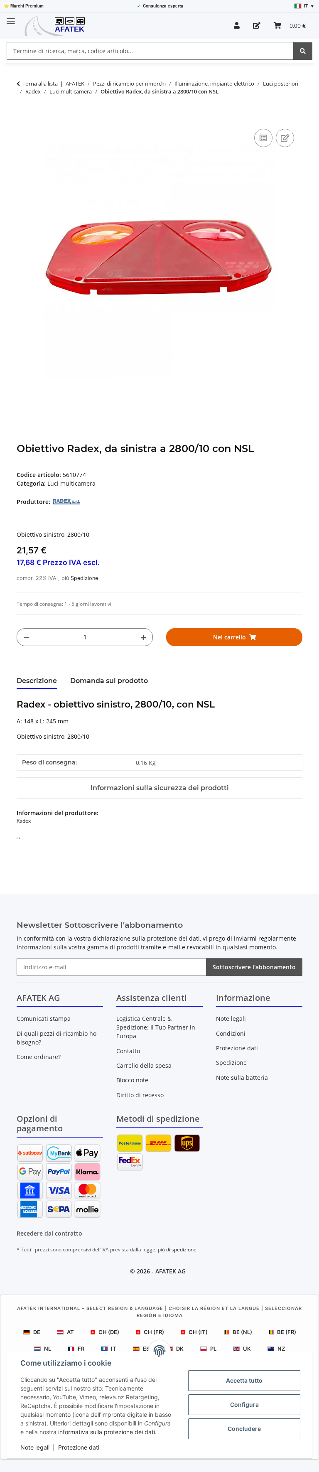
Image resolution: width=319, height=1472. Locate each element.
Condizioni (230, 1033)
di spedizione (181, 1249)
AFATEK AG (170, 1271)
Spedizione (84, 578)
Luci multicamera (71, 483)
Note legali (34, 1447)
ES (146, 1348)
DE (36, 1332)
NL (47, 1348)
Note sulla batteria (242, 1077)
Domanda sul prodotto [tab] (109, 681)
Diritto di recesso (140, 1095)
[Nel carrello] (23, 117)
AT (70, 1332)
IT (113, 1348)
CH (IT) (198, 1332)
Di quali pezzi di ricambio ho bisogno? (56, 1038)
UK (247, 1348)
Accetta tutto (244, 1380)
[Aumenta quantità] (143, 637)
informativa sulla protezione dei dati (106, 1431)
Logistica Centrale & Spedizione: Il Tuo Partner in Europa (155, 1027)
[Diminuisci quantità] (26, 637)
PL (213, 1348)
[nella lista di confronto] (263, 138)
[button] (236, 25)
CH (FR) (154, 1332)
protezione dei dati (173, 938)
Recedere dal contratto (49, 1233)
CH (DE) (108, 1332)
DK (180, 1348)
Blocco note (132, 1080)
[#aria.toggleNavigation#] (11, 17)
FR (81, 1348)
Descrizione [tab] (37, 681)
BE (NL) (242, 1332)
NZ (281, 1348)
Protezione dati (78, 1447)
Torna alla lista (40, 83)
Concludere (244, 1428)
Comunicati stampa (44, 1018)
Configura (244, 1404)
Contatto (128, 1051)
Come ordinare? (39, 1057)
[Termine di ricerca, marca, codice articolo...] (302, 51)
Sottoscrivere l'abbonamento (254, 967)
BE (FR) (286, 1332)
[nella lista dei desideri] (285, 138)
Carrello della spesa (144, 1065)
